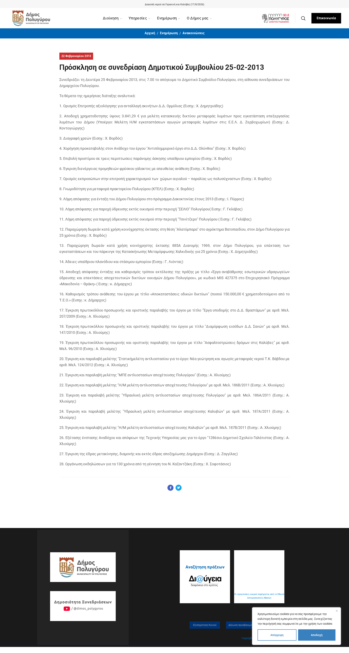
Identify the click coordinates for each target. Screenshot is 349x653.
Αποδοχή (317, 635)
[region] (296, 626)
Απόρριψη (277, 635)
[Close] (336, 610)
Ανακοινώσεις (194, 33)
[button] (303, 18)
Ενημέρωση (169, 33)
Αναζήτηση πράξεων (205, 567)
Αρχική (150, 33)
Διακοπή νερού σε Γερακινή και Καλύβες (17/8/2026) (174, 4)
